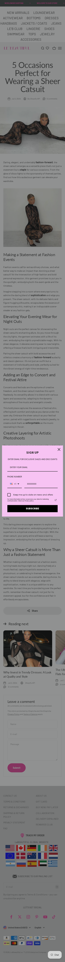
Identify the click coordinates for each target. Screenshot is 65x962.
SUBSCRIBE (32, 508)
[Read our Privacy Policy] (56, 500)
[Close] (59, 449)
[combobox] (14, 484)
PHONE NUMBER (14, 476)
